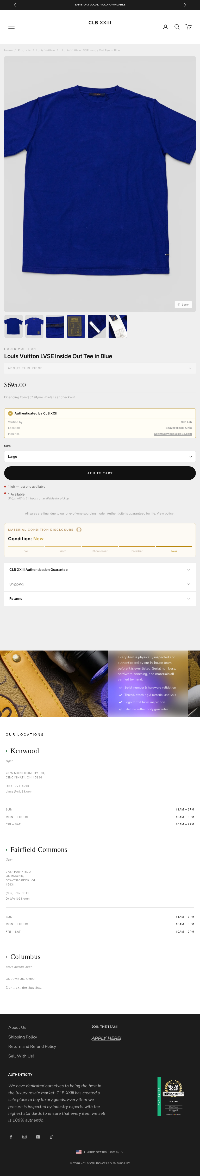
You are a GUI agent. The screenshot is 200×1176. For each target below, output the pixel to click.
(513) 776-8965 (17, 785)
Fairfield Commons (39, 849)
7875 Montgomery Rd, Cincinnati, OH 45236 (25, 775)
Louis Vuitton (45, 50)
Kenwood (24, 751)
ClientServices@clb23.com (173, 434)
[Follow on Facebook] (11, 1137)
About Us (17, 1027)
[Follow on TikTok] (51, 1137)
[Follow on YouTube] (38, 1137)
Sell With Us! (21, 1056)
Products (24, 50)
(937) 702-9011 (17, 893)
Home (8, 50)
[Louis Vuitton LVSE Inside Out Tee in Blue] (13, 326)
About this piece (25, 368)
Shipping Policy (22, 1037)
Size (7, 446)
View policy (165, 513)
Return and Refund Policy (32, 1046)
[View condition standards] (79, 529)
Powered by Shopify (113, 1163)
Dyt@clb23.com (18, 898)
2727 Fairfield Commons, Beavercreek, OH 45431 (21, 878)
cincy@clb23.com (19, 791)
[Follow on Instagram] (24, 1137)
